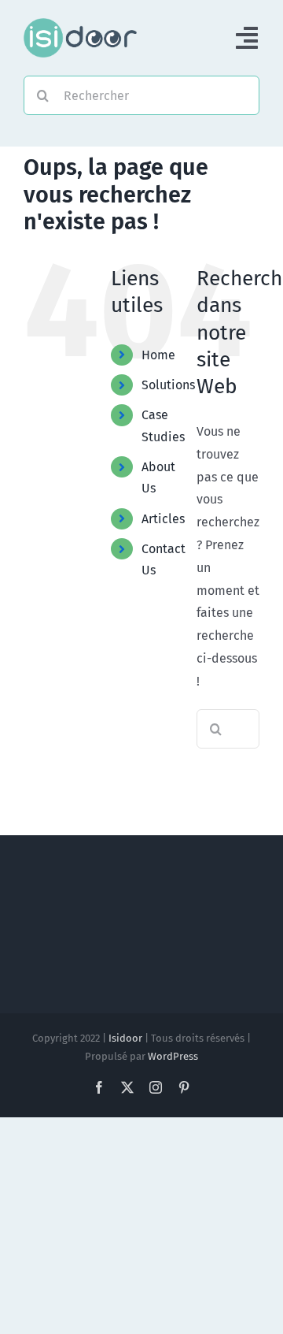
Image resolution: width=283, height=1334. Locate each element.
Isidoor (125, 1038)
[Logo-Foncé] (80, 24)
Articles (163, 518)
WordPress (173, 1056)
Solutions (168, 384)
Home (158, 354)
